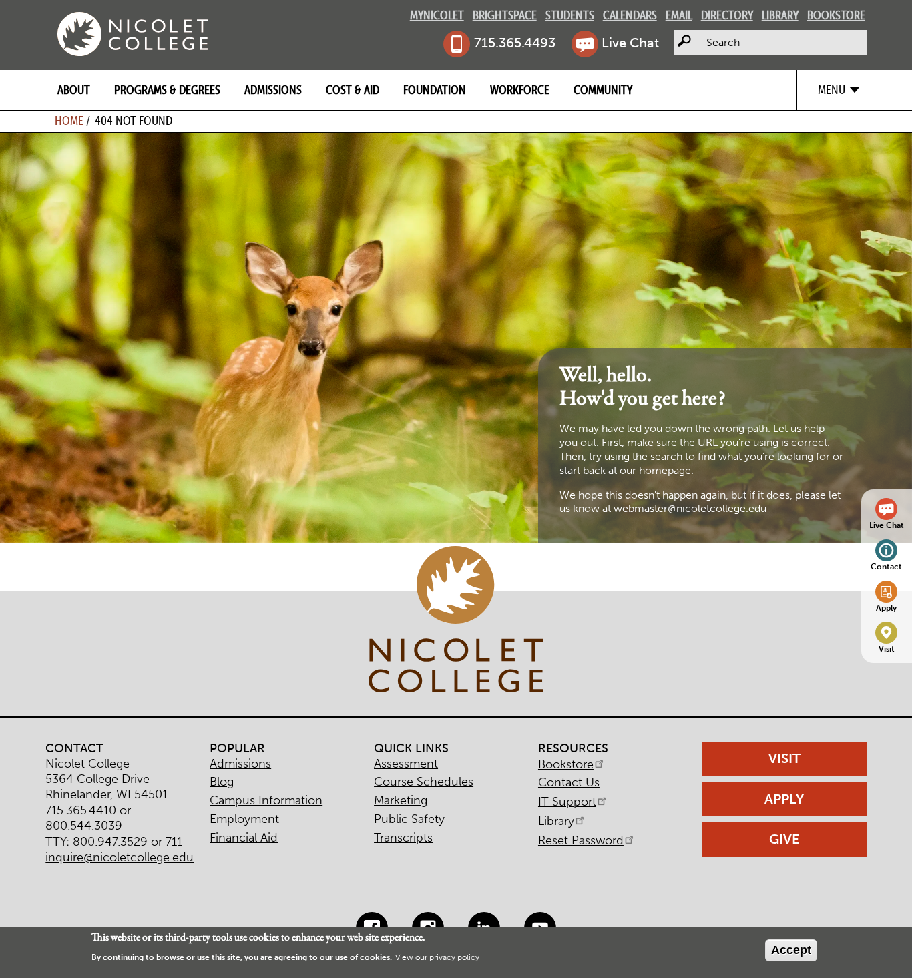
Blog (222, 781)
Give (784, 839)
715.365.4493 (514, 43)
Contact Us (569, 782)
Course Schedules (423, 781)
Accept (791, 950)
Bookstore (836, 15)
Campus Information (266, 800)
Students (569, 15)
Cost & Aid (352, 90)
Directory (727, 15)
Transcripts (403, 837)
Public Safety (409, 819)
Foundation (434, 90)
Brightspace (505, 15)
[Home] (132, 34)
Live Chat (630, 43)
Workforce (519, 90)
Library (780, 15)
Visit (887, 649)
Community (603, 90)
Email (679, 15)
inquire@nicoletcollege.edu (119, 857)
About (73, 90)
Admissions (273, 90)
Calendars (630, 15)
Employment (244, 819)
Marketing (400, 800)
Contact (886, 566)
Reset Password (581, 840)
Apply (886, 608)
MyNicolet (437, 15)
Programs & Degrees (167, 90)
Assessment (406, 763)
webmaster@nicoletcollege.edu (690, 508)
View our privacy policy (437, 958)
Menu (831, 90)
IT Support (567, 801)
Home (69, 120)
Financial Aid (244, 837)
